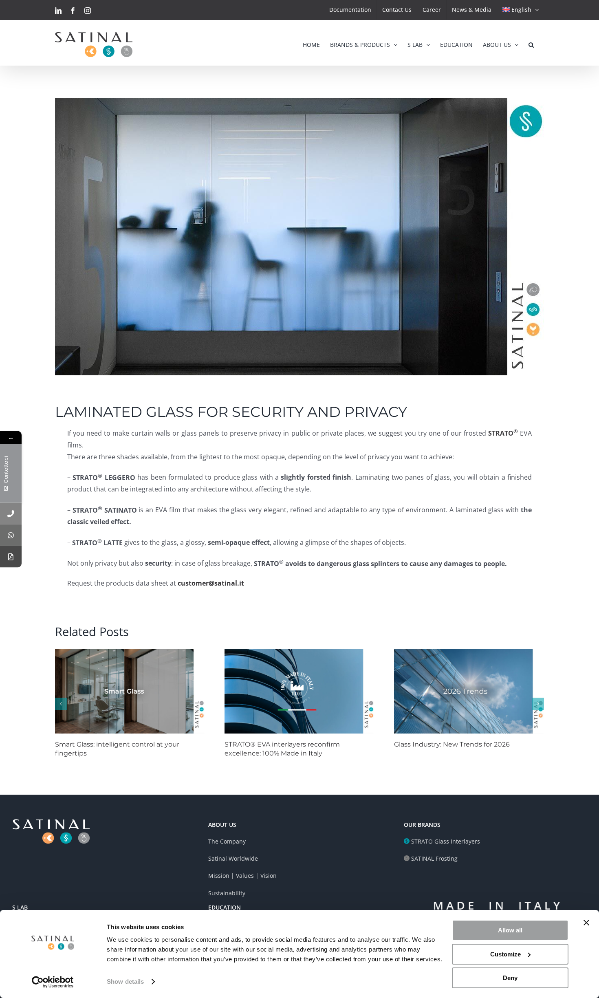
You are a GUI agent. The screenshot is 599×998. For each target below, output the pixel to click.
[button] (531, 42)
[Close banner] (586, 922)
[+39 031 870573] (11, 513)
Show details (125, 981)
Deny (510, 977)
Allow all (510, 930)
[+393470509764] (11, 535)
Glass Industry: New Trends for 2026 (452, 744)
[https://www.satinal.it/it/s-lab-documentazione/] (11, 556)
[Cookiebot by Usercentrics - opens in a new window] (52, 982)
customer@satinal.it (211, 583)
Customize (505, 954)
